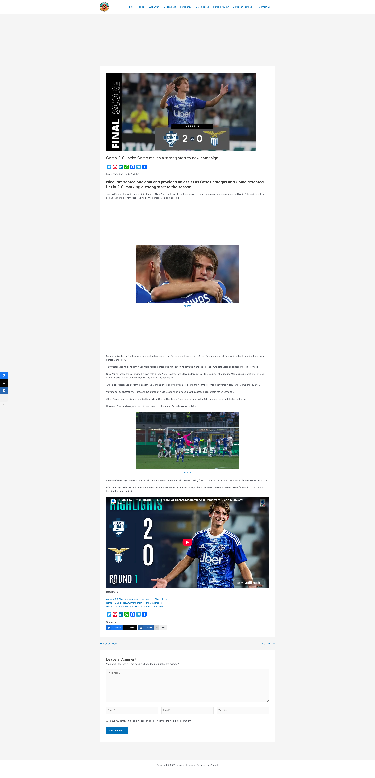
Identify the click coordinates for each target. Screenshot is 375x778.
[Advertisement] (187, 44)
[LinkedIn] (4, 390)
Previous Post (108, 643)
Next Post (268, 643)
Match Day (185, 6)
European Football (242, 6)
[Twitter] (4, 383)
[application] (253, 7)
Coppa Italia (170, 6)
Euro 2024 (154, 6)
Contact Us (264, 6)
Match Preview (221, 6)
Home (130, 6)
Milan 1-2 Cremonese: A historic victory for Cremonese (134, 606)
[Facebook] (4, 375)
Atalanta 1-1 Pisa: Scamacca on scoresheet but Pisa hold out (137, 599)
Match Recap (202, 6)
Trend (141, 6)
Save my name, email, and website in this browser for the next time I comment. (151, 720)
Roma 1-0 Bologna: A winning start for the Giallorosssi (134, 602)
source (187, 305)
